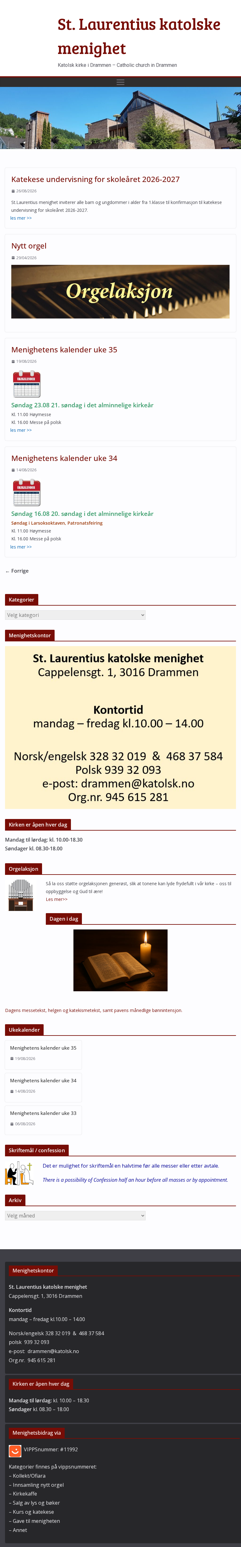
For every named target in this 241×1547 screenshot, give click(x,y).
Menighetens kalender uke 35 (64, 349)
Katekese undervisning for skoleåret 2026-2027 (95, 179)
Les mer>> (56, 899)
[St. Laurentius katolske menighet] (120, 91)
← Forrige (17, 570)
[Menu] (120, 82)
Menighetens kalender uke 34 (64, 458)
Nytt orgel (28, 245)
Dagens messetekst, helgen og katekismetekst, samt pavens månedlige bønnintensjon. (93, 1010)
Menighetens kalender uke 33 (43, 1113)
